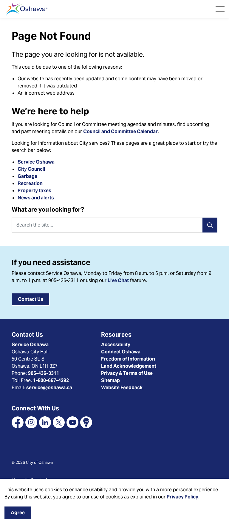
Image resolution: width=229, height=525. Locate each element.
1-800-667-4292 (51, 380)
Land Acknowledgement (128, 366)
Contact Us (30, 299)
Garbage (27, 176)
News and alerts (36, 198)
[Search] (209, 225)
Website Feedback (122, 387)
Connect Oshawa (120, 352)
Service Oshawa (36, 162)
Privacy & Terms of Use (127, 373)
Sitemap (110, 380)
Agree (18, 512)
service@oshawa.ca (49, 387)
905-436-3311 (43, 373)
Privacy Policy (182, 497)
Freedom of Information (128, 359)
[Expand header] (220, 9)
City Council (32, 169)
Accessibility (115, 344)
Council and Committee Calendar (120, 131)
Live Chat (118, 280)
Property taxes (34, 190)
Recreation (30, 183)
